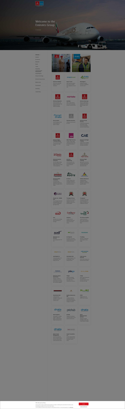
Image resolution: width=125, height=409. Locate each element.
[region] (62, 405)
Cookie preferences (83, 406)
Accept (83, 404)
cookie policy (71, 407)
